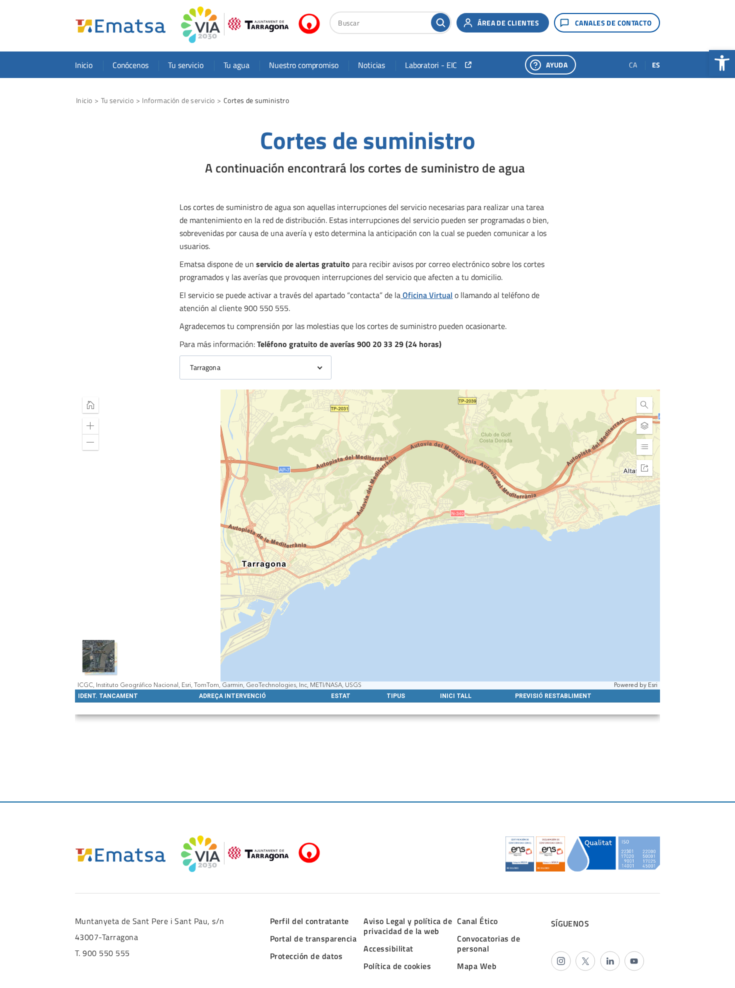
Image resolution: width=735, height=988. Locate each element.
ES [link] (656, 65)
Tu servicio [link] (185, 65)
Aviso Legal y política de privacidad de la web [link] (408, 926)
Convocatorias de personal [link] (488, 943)
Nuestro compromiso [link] (303, 65)
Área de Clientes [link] (508, 23)
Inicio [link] (83, 65)
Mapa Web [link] (476, 966)
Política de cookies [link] (397, 966)
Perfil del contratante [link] (309, 921)
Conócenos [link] (130, 65)
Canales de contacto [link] (613, 23)
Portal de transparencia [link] (313, 938)
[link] (722, 63)
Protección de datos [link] (306, 956)
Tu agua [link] (237, 65)
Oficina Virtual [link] (426, 295)
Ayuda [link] (557, 65)
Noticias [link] (371, 65)
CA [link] (633, 65)
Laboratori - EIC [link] (431, 65)
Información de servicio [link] (178, 100)
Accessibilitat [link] (389, 948)
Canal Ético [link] (477, 921)
